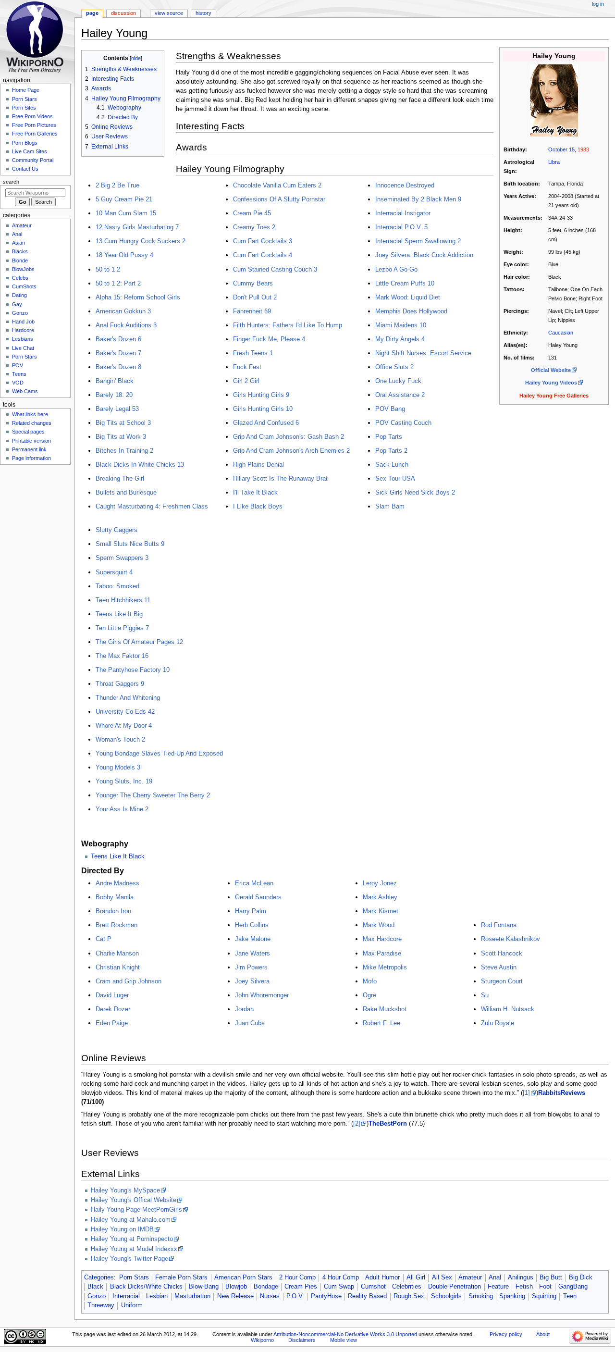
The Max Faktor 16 (122, 655)
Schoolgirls (446, 1296)
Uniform (132, 1305)
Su (485, 995)
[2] (356, 1123)
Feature (498, 1286)
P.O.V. (295, 1296)
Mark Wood (378, 925)
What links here (30, 414)
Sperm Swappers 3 (122, 557)
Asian (18, 243)
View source (169, 13)
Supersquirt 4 (114, 572)
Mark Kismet (380, 911)
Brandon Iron (113, 911)
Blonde (20, 260)
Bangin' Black (115, 381)
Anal (495, 1277)
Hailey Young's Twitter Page (129, 1258)
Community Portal (32, 160)
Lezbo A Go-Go (396, 269)
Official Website (551, 370)
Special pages (28, 431)
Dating (19, 295)
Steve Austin (499, 967)
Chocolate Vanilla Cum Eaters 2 (277, 185)
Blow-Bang (204, 1286)
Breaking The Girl (120, 478)
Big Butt (551, 1277)
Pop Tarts (388, 436)
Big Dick (580, 1277)
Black (95, 1286)
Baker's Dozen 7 (118, 353)
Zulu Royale (497, 1023)
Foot (545, 1286)
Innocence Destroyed (404, 185)
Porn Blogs (24, 143)
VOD (18, 382)
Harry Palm (250, 911)
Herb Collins (252, 925)
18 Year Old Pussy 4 (124, 255)
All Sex (442, 1277)
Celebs (20, 278)
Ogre (369, 995)
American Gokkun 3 (123, 311)
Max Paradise (382, 953)
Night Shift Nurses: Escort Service (423, 353)
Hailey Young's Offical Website (133, 1200)
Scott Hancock (501, 953)
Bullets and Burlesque (126, 492)
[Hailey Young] (554, 100)
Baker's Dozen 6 (118, 339)
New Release (235, 1296)
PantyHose (326, 1296)
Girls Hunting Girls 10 (263, 408)
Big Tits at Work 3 (121, 436)
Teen (570, 1296)
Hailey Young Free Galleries (554, 395)
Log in (598, 4)
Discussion (123, 13)
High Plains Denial (258, 464)
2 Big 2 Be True (117, 185)
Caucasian (560, 332)
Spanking (512, 1296)
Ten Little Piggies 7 (122, 628)
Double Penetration (454, 1286)
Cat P (103, 939)
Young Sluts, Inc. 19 (124, 781)
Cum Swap (339, 1286)
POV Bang (390, 408)
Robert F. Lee (381, 1023)
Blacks (20, 251)
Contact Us (25, 169)
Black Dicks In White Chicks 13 (140, 464)
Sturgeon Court (502, 981)
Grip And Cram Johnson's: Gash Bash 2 (288, 436)
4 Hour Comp (340, 1277)
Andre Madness (117, 883)
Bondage (266, 1286)
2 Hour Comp (297, 1277)
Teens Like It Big (119, 614)
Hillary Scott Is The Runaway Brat (280, 478)
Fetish (524, 1286)
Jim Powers (251, 967)
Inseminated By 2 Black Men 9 (418, 199)
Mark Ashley (380, 897)
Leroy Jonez (380, 883)
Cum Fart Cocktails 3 (262, 241)
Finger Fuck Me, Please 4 (269, 339)
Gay (17, 304)
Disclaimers (302, 1340)
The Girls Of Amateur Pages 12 (139, 641)
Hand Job (23, 321)
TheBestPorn (388, 1123)
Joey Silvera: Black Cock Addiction (424, 255)
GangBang (573, 1286)
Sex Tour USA (395, 478)
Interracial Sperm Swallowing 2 (418, 241)
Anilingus (520, 1277)
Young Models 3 (118, 767)
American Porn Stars (243, 1277)
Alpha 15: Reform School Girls (138, 297)
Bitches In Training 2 (124, 450)
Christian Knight (118, 967)
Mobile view (343, 1340)
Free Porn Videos (32, 116)
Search (11, 182)
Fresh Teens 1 (253, 353)
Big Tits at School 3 (123, 422)
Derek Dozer (113, 1009)
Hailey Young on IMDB (122, 1229)
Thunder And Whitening (128, 697)
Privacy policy (506, 1334)
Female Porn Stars (181, 1277)
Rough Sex (409, 1296)
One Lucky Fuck (398, 381)
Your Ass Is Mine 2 (122, 809)
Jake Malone (253, 939)
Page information (31, 458)
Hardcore (23, 330)
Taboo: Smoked (117, 586)
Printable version (31, 441)
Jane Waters (252, 953)
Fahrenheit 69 (252, 311)
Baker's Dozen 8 (118, 367)
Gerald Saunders (258, 897)
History (203, 13)
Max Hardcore (382, 939)
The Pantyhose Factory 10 (133, 669)
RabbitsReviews (561, 1093)
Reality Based (367, 1296)
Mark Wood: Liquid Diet (407, 297)
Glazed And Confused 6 (266, 422)
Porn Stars (134, 1277)
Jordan (244, 1009)
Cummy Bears (253, 283)
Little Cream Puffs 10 (404, 283)
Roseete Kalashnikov (510, 939)
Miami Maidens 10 (400, 325)
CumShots (24, 286)
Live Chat (23, 348)
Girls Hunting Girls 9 (261, 394)
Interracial (126, 1296)
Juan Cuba (250, 1023)
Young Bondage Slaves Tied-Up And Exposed (159, 753)
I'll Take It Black (255, 492)
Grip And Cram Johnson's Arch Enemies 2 (291, 450)
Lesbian (157, 1296)
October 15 (561, 149)
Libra (554, 162)
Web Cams (25, 391)
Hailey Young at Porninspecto (132, 1239)
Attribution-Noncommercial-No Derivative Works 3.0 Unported (345, 1334)
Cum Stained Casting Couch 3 (275, 269)
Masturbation (192, 1296)
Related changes (31, 423)
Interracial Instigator (402, 213)
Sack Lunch (391, 464)
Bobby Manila (115, 897)
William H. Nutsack (507, 1009)
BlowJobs (23, 269)
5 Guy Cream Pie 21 (124, 199)
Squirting (544, 1296)
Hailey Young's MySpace (125, 1190)
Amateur (470, 1277)
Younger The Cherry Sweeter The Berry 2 (153, 795)
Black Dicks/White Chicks (146, 1286)
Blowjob (236, 1286)
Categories (99, 1277)
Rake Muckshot (384, 1009)
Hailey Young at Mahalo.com (131, 1219)
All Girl (415, 1277)
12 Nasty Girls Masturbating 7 (137, 227)
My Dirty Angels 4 (400, 339)
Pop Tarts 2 (391, 450)
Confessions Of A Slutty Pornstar (279, 199)
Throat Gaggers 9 (120, 683)
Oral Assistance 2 (400, 394)
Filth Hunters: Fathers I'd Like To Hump (287, 325)
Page (92, 13)
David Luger (112, 995)
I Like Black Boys (258, 506)
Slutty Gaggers (116, 529)
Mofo (370, 981)
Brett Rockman (116, 925)
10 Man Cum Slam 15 (126, 213)
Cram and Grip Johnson (128, 981)
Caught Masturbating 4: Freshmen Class (152, 506)
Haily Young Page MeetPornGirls (136, 1209)
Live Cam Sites (29, 151)
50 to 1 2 (108, 269)
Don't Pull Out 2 (255, 297)
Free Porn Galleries (35, 133)
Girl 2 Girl (246, 381)
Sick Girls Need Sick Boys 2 (415, 492)
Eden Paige (112, 1023)
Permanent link (29, 449)
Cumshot (373, 1286)
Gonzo (96, 1296)
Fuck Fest (247, 367)
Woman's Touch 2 (120, 739)
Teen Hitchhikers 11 (123, 600)
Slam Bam (390, 506)
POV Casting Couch (403, 422)
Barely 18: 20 (114, 394)
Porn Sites (24, 108)
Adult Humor (382, 1277)
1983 (583, 149)
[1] (526, 1093)
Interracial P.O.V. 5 (401, 227)
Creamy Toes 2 (254, 227)
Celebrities (406, 1286)
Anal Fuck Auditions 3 (126, 325)
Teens (19, 374)
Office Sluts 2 (394, 367)
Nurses (270, 1296)
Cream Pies (300, 1286)
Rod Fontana (499, 925)
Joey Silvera (252, 981)
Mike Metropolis (385, 967)
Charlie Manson (117, 953)
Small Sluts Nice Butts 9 (130, 543)
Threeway (100, 1305)
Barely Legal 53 (117, 408)
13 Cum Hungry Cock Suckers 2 (140, 241)
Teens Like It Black (118, 856)
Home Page (25, 90)
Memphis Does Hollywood (411, 311)
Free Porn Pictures (34, 125)
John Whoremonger (262, 995)
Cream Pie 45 (252, 213)
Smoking (480, 1296)
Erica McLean (254, 883)
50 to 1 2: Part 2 (118, 283)
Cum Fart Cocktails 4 (262, 255)
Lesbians (22, 339)
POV (17, 365)
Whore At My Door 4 (124, 725)
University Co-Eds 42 (125, 711)
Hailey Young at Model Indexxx (134, 1249)
